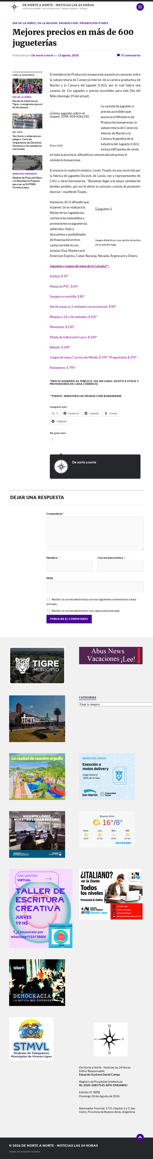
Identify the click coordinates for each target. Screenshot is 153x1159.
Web (49, 578)
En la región (47, 23)
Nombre (53, 557)
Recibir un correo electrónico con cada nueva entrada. (86, 610)
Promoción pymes (94, 23)
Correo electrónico (111, 557)
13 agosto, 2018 (68, 55)
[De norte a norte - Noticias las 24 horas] (76, 6)
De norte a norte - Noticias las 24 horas (59, 1145)
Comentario (55, 513)
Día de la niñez (24, 23)
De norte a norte (42, 55)
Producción (68, 23)
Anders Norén (30, 1151)
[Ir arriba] (140, 1137)
